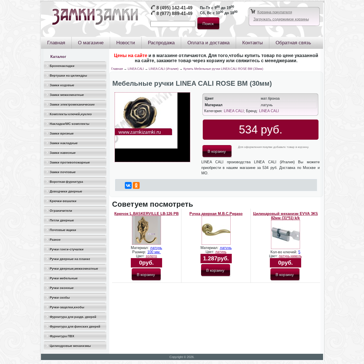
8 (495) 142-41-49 (174, 7)
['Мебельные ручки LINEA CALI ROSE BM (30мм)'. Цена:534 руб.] (152, 161)
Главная (117, 68)
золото (151, 256)
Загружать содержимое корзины (281, 19)
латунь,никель (290, 256)
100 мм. (154, 252)
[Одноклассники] (136, 185)
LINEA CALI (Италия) (164, 68)
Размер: (139, 252)
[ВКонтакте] (128, 185)
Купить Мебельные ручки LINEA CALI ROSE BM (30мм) (223, 68)
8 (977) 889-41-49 (174, 13)
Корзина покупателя (274, 12)
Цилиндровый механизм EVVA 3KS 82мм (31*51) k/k (285, 216)
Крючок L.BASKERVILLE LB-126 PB (146, 214)
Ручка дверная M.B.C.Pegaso (216, 214)
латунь (156, 248)
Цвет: (141, 256)
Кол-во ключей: (284, 252)
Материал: (140, 248)
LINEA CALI (136, 68)
